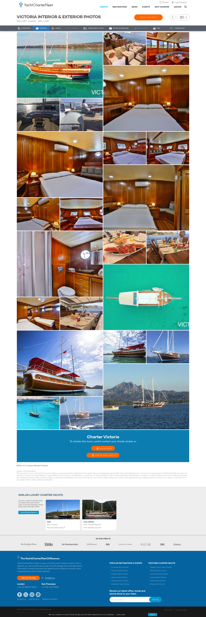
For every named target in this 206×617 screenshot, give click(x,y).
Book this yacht (148, 17)
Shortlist (165, 2)
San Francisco (49, 584)
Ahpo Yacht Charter (157, 584)
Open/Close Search (185, 7)
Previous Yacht (172, 17)
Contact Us (21, 599)
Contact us (49, 578)
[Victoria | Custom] (60, 65)
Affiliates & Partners (49, 599)
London (21, 584)
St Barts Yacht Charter (119, 574)
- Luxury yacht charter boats (43, 5)
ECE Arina (89, 522)
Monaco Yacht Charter (119, 571)
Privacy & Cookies (181, 610)
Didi (49, 522)
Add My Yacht (34, 599)
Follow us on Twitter (25, 594)
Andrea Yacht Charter (158, 577)
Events (146, 7)
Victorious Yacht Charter (159, 574)
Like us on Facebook (19, 594)
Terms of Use (168, 610)
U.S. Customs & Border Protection (35, 465)
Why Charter (162, 7)
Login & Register (181, 2)
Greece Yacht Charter (119, 577)
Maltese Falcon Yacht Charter (161, 567)
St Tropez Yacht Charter (120, 567)
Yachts (104, 7)
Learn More (120, 614)
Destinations (120, 7)
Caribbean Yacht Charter (120, 584)
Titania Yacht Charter (158, 581)
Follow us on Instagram (32, 594)
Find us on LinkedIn (38, 594)
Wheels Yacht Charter (158, 571)
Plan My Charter (28, 578)
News (134, 7)
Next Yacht (182, 17)
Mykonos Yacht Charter (119, 581)
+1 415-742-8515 (50, 587)
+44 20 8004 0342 (26, 587)
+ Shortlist (179, 28)
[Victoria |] (38, 114)
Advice (177, 7)
